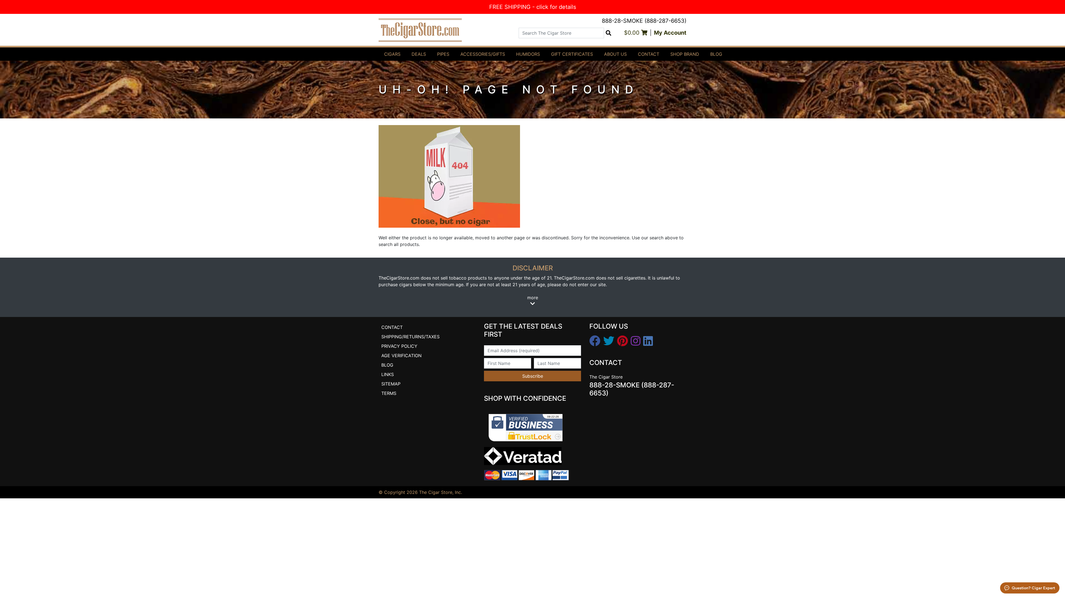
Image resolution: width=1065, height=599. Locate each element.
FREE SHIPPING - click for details (532, 7)
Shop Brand (684, 54)
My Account (670, 32)
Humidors (528, 54)
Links (387, 374)
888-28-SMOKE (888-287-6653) (644, 20)
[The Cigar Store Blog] (648, 341)
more (532, 297)
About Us (615, 54)
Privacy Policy (399, 346)
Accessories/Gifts (482, 54)
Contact (648, 54)
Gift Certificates (572, 54)
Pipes (443, 54)
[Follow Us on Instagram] (635, 341)
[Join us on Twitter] (608, 341)
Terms (388, 393)
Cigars (392, 54)
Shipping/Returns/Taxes (410, 336)
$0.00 (632, 32)
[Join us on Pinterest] (622, 341)
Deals (419, 54)
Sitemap (390, 384)
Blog (716, 54)
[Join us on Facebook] (594, 341)
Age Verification (401, 355)
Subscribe (532, 376)
